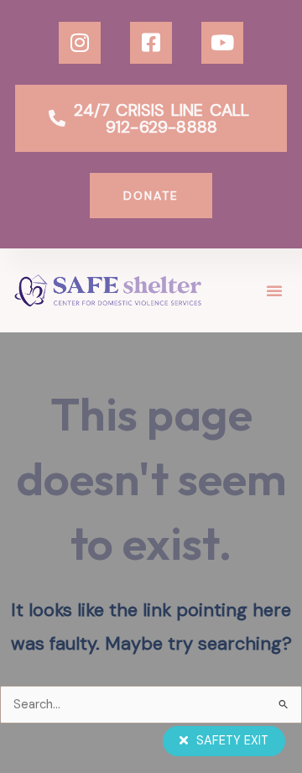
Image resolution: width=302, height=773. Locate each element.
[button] (274, 290)
